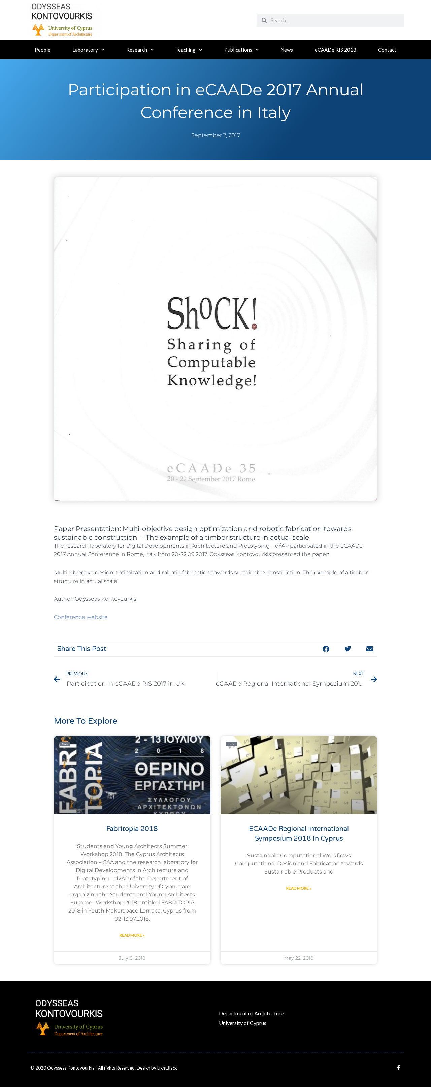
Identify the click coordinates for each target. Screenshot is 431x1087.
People (43, 50)
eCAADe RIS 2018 (335, 50)
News (286, 50)
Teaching (185, 50)
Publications (238, 50)
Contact (387, 50)
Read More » (132, 935)
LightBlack (167, 1068)
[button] (325, 648)
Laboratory (85, 50)
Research (136, 50)
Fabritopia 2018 (132, 829)
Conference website (81, 617)
